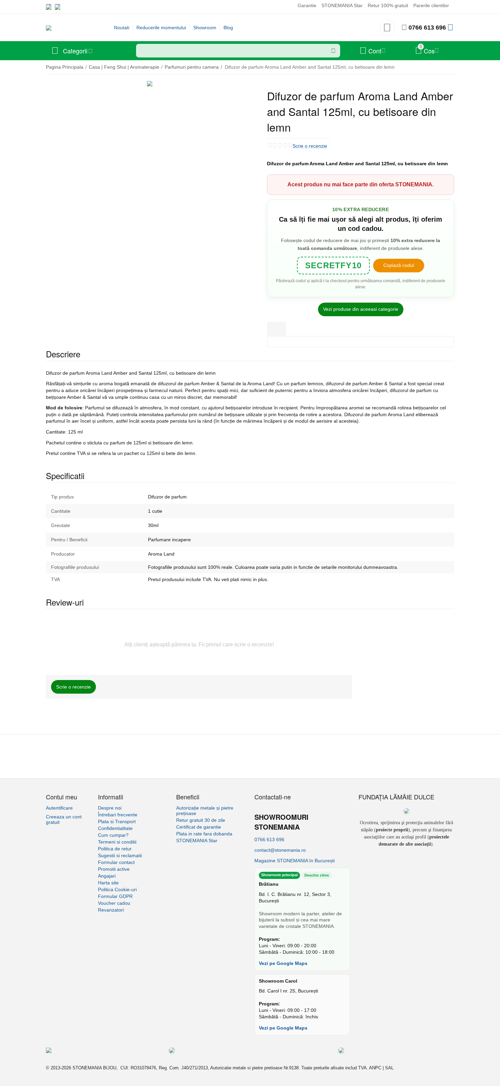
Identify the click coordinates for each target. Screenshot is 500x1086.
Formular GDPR (115, 896)
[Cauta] (333, 50)
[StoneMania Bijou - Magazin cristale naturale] (48, 27)
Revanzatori (111, 910)
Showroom (204, 27)
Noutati (121, 27)
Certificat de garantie (198, 827)
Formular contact (116, 862)
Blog (228, 27)
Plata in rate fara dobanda (204, 833)
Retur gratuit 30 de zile (200, 820)
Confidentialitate (115, 828)
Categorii (75, 50)
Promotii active (114, 869)
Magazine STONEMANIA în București (294, 860)
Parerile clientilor (431, 5)
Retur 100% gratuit (388, 5)
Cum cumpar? (113, 835)
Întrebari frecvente (117, 814)
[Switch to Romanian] (57, 6)
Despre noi (109, 808)
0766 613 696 (427, 27)
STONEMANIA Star (342, 5)
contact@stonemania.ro (280, 850)
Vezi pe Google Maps (283, 963)
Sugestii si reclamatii (120, 855)
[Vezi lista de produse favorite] (387, 29)
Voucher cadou (114, 903)
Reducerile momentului (161, 27)
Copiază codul (398, 265)
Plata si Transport (117, 821)
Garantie (307, 5)
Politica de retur (115, 848)
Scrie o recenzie (310, 146)
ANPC (375, 1067)
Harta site (108, 882)
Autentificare (59, 808)
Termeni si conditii (117, 842)
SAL (389, 1067)
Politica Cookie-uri (117, 889)
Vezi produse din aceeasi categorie (360, 309)
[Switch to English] (48, 6)
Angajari (107, 876)
